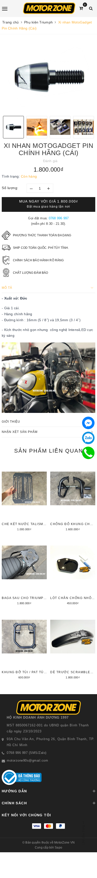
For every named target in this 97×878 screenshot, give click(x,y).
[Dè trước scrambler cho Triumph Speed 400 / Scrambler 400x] (72, 645)
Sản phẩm (48, 451)
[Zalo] (88, 438)
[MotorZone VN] (49, 8)
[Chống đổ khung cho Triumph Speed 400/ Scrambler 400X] (72, 497)
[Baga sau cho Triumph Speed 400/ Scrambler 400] (24, 571)
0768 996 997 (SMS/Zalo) (27, 753)
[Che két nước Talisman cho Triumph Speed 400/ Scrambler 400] (24, 497)
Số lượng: (10, 188)
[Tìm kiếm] (91, 8)
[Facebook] (88, 423)
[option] (48, 77)
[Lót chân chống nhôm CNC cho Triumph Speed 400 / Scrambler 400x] (72, 571)
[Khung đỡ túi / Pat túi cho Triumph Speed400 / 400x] (24, 645)
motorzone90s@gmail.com (27, 760)
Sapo (58, 847)
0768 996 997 (59, 218)
